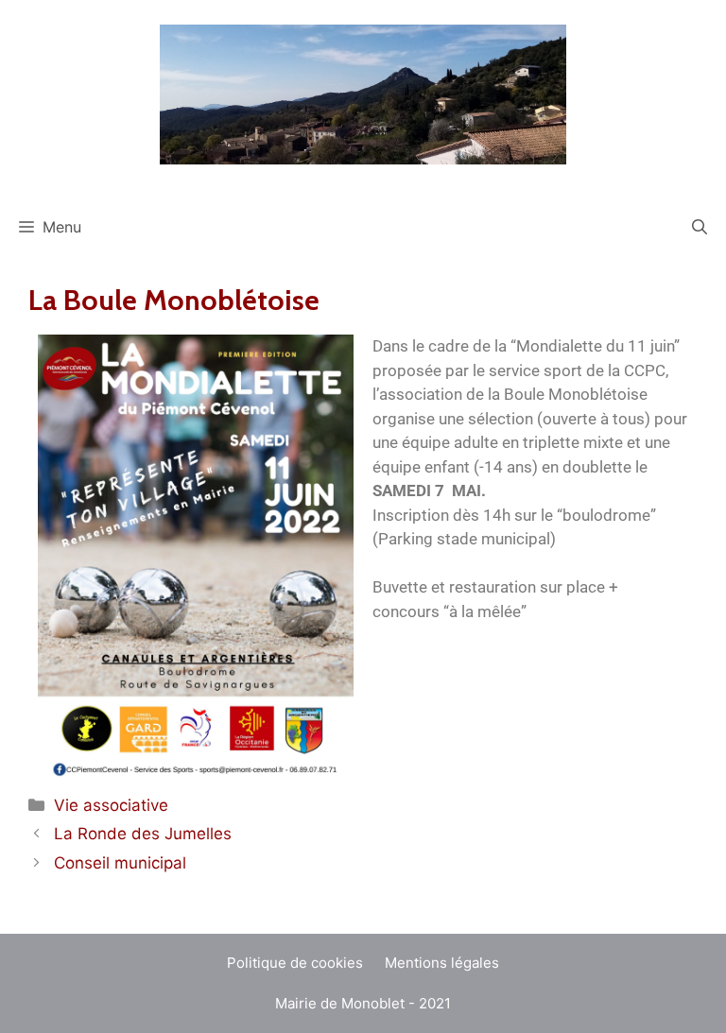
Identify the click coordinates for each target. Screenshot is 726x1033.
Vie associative (111, 805)
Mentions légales (442, 963)
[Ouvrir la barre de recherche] (699, 226)
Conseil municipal (120, 862)
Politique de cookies (295, 963)
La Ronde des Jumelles (143, 833)
